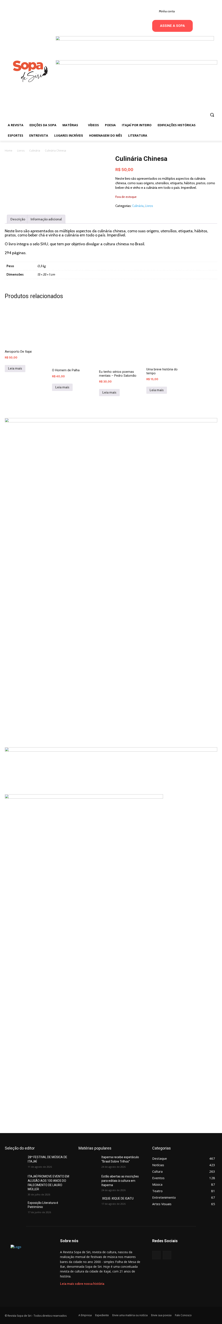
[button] (212, 115)
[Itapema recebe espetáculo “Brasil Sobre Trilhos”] (88, 1162)
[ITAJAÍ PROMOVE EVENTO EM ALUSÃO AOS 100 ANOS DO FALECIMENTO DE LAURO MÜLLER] (14, 1181)
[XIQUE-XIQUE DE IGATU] (88, 1203)
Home (8, 150)
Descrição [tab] (17, 219)
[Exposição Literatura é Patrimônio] (14, 1207)
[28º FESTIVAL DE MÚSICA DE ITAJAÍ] (14, 1162)
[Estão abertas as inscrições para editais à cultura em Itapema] (88, 1181)
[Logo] (30, 71)
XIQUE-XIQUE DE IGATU (117, 1198)
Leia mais (15, 368)
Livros (20, 150)
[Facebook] (156, 1255)
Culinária (34, 150)
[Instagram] (167, 1255)
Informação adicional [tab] (46, 219)
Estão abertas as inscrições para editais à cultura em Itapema (120, 1181)
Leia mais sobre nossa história (82, 1284)
